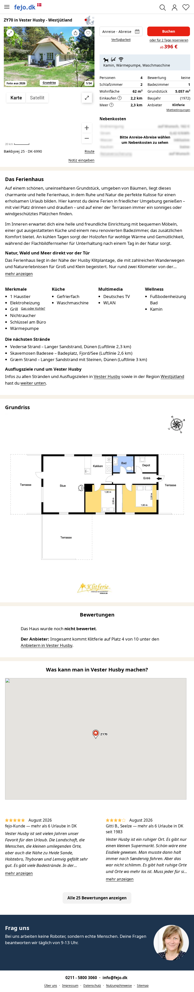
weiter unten (33, 383)
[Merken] (88, 33)
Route (89, 151)
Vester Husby (107, 376)
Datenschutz (92, 985)
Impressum (70, 985)
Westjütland (172, 376)
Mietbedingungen (178, 110)
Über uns (50, 985)
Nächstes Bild (88, 60)
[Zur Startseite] (28, 7)
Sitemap (143, 985)
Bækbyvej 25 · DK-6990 (23, 151)
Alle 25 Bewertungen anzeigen (97, 898)
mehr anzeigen (19, 873)
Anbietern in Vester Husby (46, 645)
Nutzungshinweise (119, 985)
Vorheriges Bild (10, 60)
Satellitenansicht (49, 118)
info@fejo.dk (115, 977)
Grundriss (49, 82)
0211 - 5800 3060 (81, 977)
